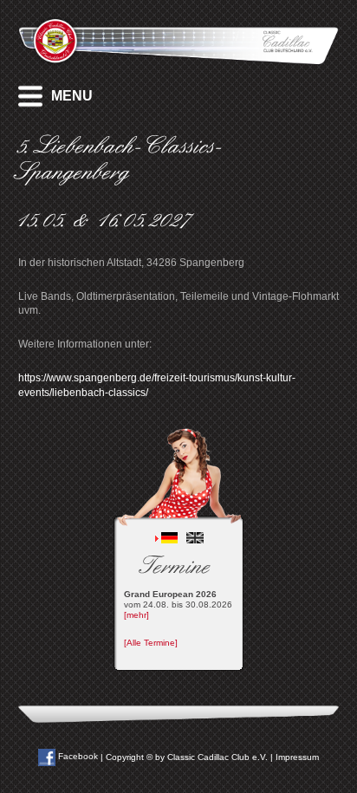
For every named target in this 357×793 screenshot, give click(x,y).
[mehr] (136, 615)
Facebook (76, 756)
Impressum (297, 756)
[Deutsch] (169, 540)
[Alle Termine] (151, 642)
